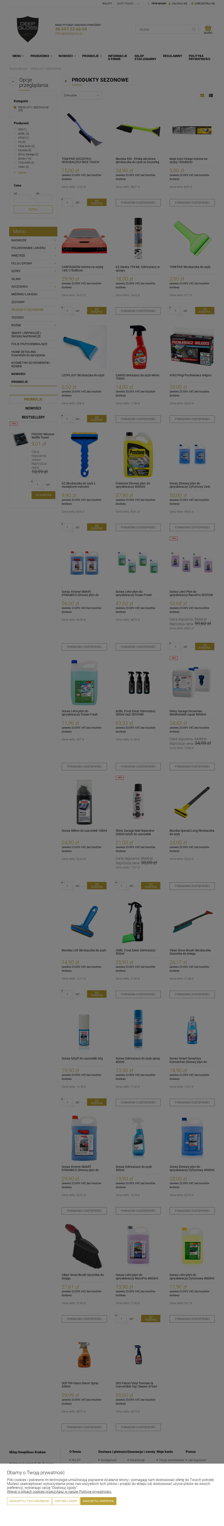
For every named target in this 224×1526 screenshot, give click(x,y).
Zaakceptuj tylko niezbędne (29, 1501)
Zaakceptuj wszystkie (98, 1501)
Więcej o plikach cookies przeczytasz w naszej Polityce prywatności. (59, 1492)
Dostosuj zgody (66, 1501)
